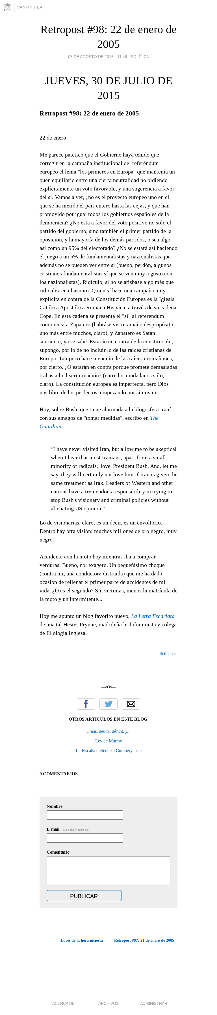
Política (140, 56)
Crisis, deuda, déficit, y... (108, 731)
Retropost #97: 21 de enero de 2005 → (144, 944)
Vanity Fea (30, 7)
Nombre (54, 806)
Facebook (86, 704)
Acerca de (63, 1003)
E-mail (68, 829)
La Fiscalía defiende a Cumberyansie (109, 750)
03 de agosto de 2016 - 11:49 (97, 56)
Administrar (153, 1003)
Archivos (108, 1003)
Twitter (108, 704)
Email (131, 704)
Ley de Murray (108, 740)
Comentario (58, 852)
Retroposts (168, 654)
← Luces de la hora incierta (79, 940)
